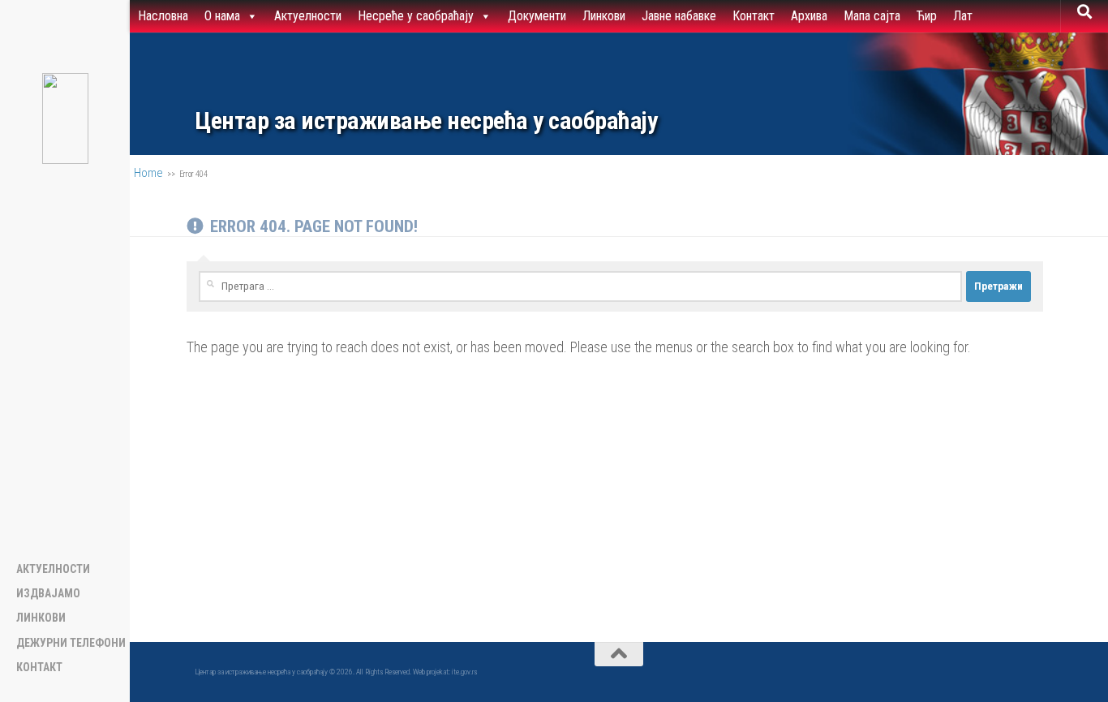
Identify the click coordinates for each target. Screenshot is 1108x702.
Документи (537, 16)
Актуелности (307, 16)
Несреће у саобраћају (416, 16)
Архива (809, 16)
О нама (222, 16)
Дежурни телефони (71, 643)
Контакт (753, 16)
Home (148, 173)
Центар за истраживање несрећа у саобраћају (426, 120)
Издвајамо (48, 594)
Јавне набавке (679, 16)
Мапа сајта (872, 16)
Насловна (163, 16)
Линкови (603, 16)
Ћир (927, 16)
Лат (963, 16)
